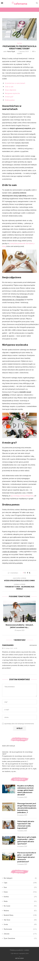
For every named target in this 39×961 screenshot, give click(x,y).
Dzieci (20, 892)
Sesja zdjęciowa (10, 90)
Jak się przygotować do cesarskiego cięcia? (19, 764)
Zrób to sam (9, 87)
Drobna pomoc (10, 100)
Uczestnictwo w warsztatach (15, 83)
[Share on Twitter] (29, 573)
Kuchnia (20, 897)
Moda (20, 901)
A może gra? (9, 97)
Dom (20, 887)
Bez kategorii (20, 878)
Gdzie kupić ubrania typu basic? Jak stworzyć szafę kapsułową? (25, 824)
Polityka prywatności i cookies (19, 950)
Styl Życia (20, 920)
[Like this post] (25, 573)
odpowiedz (33, 645)
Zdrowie (20, 934)
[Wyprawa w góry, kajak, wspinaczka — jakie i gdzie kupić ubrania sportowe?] (8, 840)
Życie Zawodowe (20, 938)
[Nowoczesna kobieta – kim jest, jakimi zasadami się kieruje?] (19, 611)
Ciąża (20, 883)
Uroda (20, 924)
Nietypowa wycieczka (12, 93)
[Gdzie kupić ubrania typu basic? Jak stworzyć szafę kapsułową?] (8, 824)
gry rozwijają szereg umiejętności (22, 496)
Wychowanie (20, 929)
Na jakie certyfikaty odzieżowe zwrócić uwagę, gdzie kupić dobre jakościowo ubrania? (25, 790)
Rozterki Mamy (20, 915)
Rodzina (20, 910)
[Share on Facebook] (27, 573)
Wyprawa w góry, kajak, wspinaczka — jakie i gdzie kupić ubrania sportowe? (26, 840)
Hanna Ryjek (11, 51)
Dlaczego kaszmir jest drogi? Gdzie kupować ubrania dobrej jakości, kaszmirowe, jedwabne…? (27, 808)
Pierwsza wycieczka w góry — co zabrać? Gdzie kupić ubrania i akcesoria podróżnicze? (26, 857)
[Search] (37, 3)
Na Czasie (20, 906)
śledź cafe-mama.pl (8, 746)
